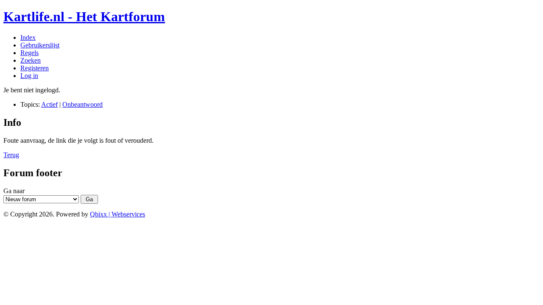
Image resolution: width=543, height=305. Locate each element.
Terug (11, 154)
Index (28, 37)
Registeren (34, 68)
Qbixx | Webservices (117, 214)
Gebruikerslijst (39, 45)
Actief (49, 104)
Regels (29, 52)
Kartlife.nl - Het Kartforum (84, 16)
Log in (29, 75)
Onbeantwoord (82, 104)
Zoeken (30, 60)
